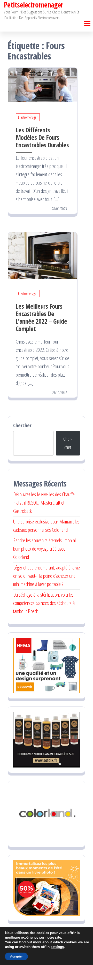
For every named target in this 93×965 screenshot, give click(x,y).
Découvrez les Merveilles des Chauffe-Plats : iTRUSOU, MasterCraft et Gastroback (44, 502)
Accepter (16, 956)
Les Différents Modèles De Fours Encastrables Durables (42, 137)
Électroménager (27, 117)
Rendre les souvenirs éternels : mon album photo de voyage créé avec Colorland (45, 548)
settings (57, 947)
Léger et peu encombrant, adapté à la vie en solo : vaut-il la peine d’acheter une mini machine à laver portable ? (46, 576)
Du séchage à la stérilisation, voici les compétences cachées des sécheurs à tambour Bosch (44, 603)
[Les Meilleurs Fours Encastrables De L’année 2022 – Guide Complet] (42, 255)
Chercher (22, 425)
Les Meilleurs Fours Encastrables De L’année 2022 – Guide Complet (41, 317)
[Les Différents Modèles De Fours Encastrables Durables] (42, 84)
